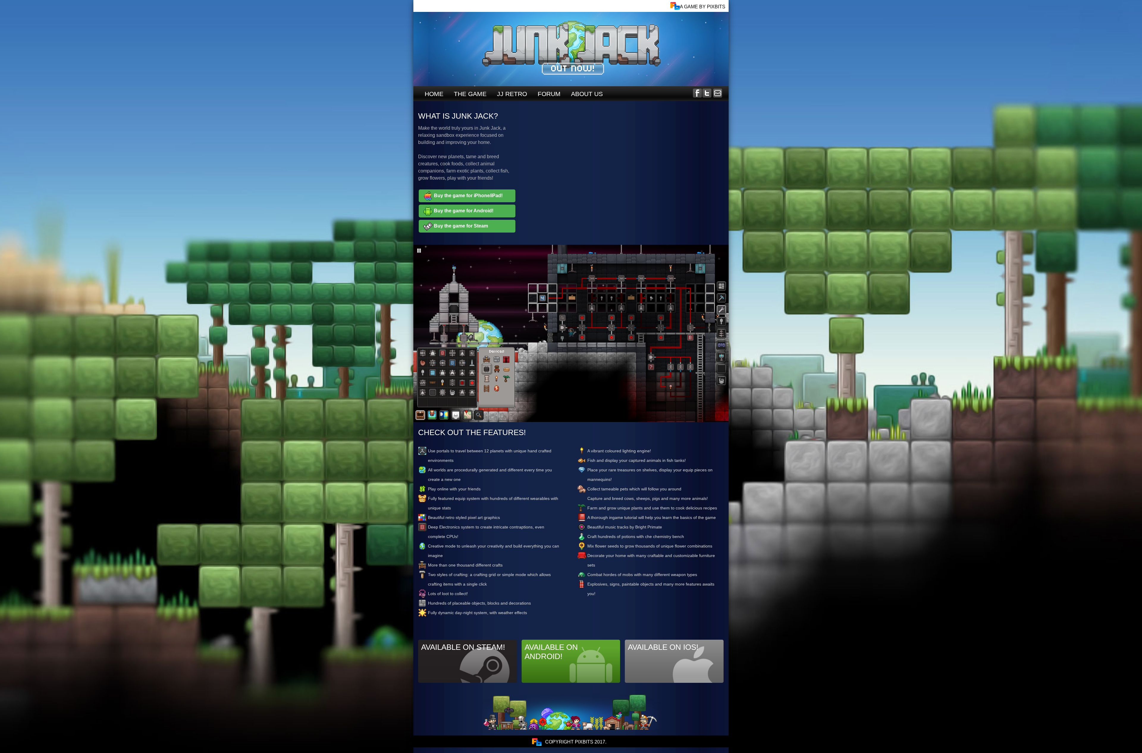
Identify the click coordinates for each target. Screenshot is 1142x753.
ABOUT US (587, 93)
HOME (434, 93)
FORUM (549, 93)
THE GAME (470, 93)
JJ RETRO (512, 93)
